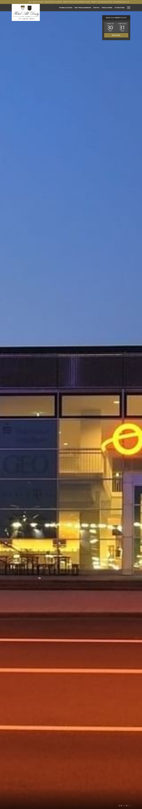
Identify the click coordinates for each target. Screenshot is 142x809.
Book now (116, 35)
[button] (110, 27)
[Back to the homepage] (26, 12)
